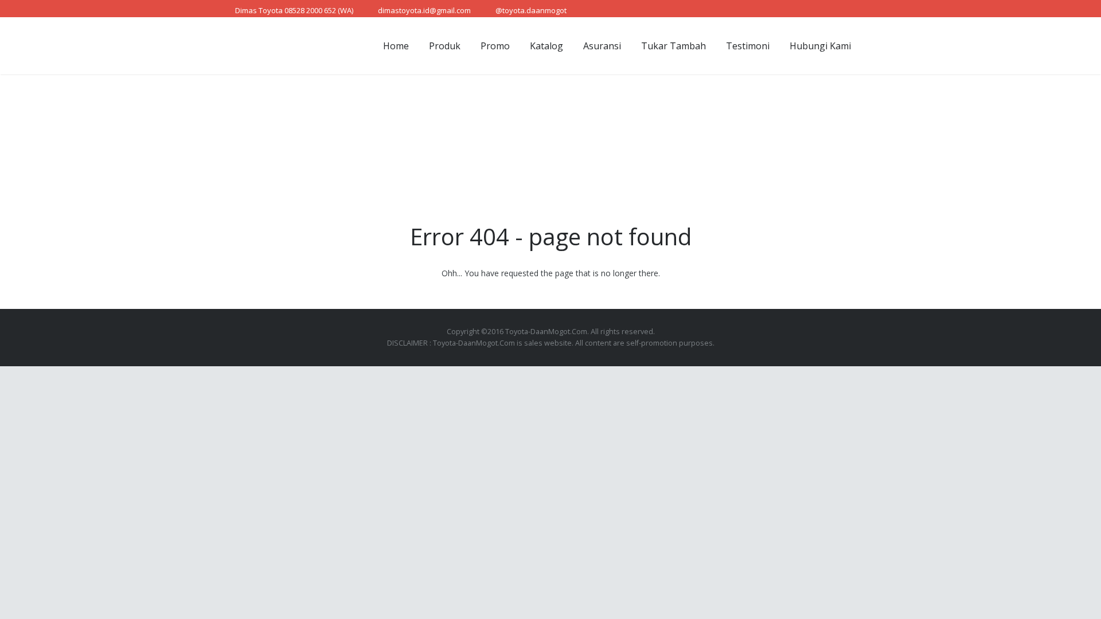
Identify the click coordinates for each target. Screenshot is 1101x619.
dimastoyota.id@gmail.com (424, 10)
